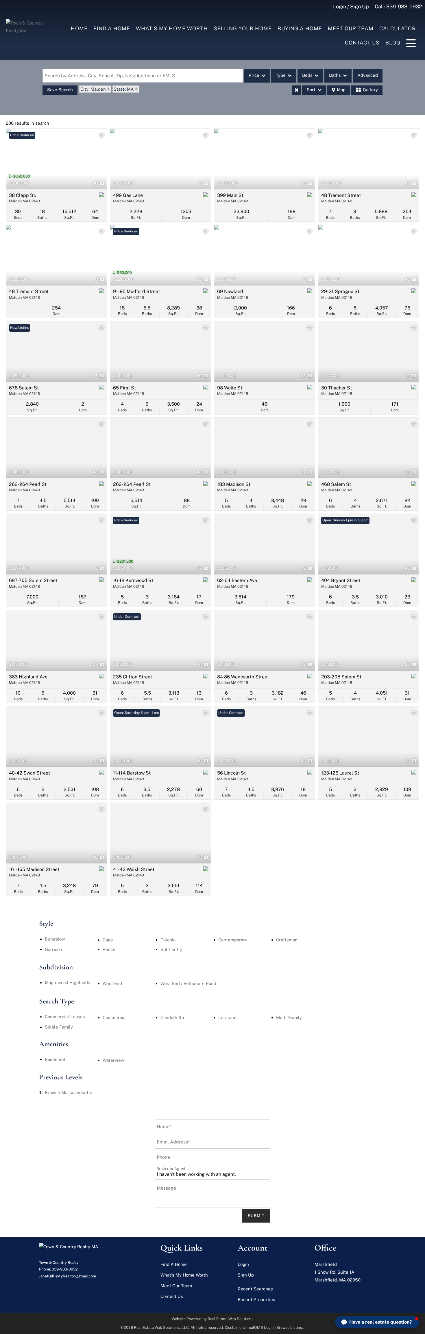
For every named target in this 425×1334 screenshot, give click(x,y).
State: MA (124, 89)
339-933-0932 (404, 6)
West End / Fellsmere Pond (188, 983)
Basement (55, 1059)
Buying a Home (300, 28)
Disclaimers (235, 1327)
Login (243, 1264)
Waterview (113, 1060)
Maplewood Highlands (67, 982)
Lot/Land (227, 1017)
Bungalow (55, 938)
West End (112, 983)
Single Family (59, 1027)
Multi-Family (289, 1017)
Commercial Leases (65, 1016)
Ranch (109, 949)
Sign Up (246, 1275)
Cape (108, 939)
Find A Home (111, 28)
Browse (68, 1092)
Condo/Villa (172, 1017)
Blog (392, 43)
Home (79, 28)
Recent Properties (256, 1299)
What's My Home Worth (172, 28)
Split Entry (171, 949)
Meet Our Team (351, 28)
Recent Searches (255, 1288)
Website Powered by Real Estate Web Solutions (213, 1319)
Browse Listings (290, 1327)
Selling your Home (243, 28)
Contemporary (232, 939)
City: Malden (93, 89)
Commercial (115, 1017)
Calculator (397, 28)
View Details (56, 159)
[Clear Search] (296, 90)
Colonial (168, 939)
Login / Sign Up (351, 6)
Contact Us (362, 43)
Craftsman (287, 939)
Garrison (53, 949)
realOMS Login (260, 1327)
